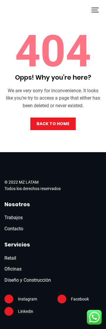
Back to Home (53, 124)
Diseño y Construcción (27, 280)
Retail (10, 258)
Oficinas (12, 269)
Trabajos (13, 217)
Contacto (13, 228)
